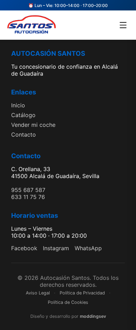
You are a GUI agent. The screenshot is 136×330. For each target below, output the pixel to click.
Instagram (56, 248)
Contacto (23, 134)
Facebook (24, 248)
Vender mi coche (33, 124)
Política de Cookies (68, 302)
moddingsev (93, 316)
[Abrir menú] (123, 25)
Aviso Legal (38, 293)
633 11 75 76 (28, 196)
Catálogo (23, 115)
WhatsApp (88, 248)
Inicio (18, 105)
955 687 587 (28, 189)
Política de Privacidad (82, 293)
